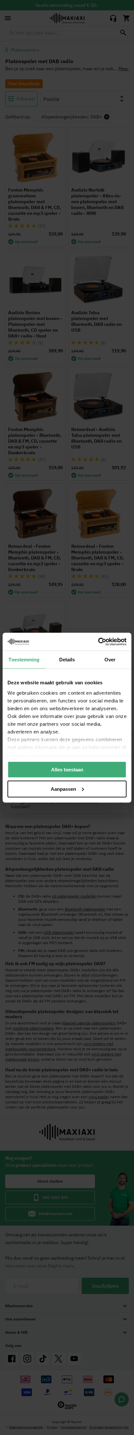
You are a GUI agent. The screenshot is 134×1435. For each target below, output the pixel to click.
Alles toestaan (67, 769)
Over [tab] (109, 659)
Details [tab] (67, 659)
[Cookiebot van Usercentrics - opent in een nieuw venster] (98, 641)
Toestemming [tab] (23, 659)
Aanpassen (63, 788)
